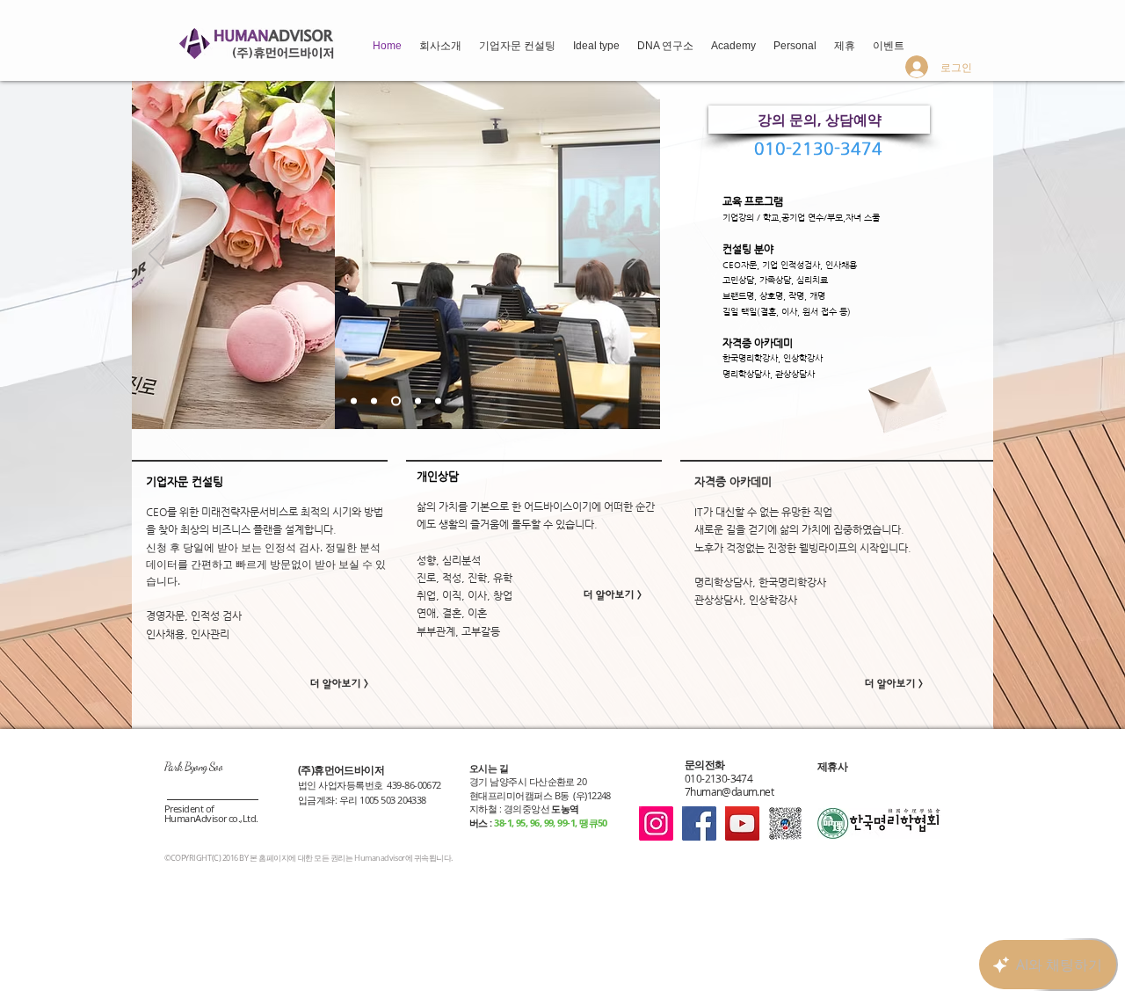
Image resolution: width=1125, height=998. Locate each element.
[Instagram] (656, 823)
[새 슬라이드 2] (374, 401)
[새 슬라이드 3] (396, 401)
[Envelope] (905, 393)
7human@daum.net (729, 791)
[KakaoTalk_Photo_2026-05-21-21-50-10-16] (785, 823)
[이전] (156, 255)
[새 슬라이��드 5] (438, 401)
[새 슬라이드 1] (354, 401)
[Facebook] (699, 823)
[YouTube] (742, 823)
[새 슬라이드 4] (418, 401)
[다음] (635, 255)
